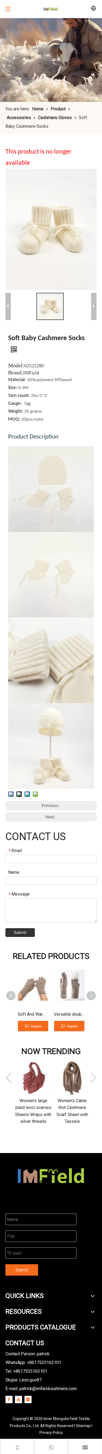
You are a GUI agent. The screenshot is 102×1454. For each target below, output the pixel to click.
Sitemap (83, 1426)
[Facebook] (9, 1399)
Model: (16, 365)
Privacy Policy (51, 1432)
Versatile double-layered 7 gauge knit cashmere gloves (69, 1014)
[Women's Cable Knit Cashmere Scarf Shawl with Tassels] (70, 1078)
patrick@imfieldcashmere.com (48, 1388)
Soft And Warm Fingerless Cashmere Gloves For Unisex (33, 1014)
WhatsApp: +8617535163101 (33, 1362)
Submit (20, 932)
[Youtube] (18, 1399)
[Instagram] (28, 1399)
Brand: (15, 372)
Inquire (35, 1026)
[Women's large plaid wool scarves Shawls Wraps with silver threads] (32, 1078)
